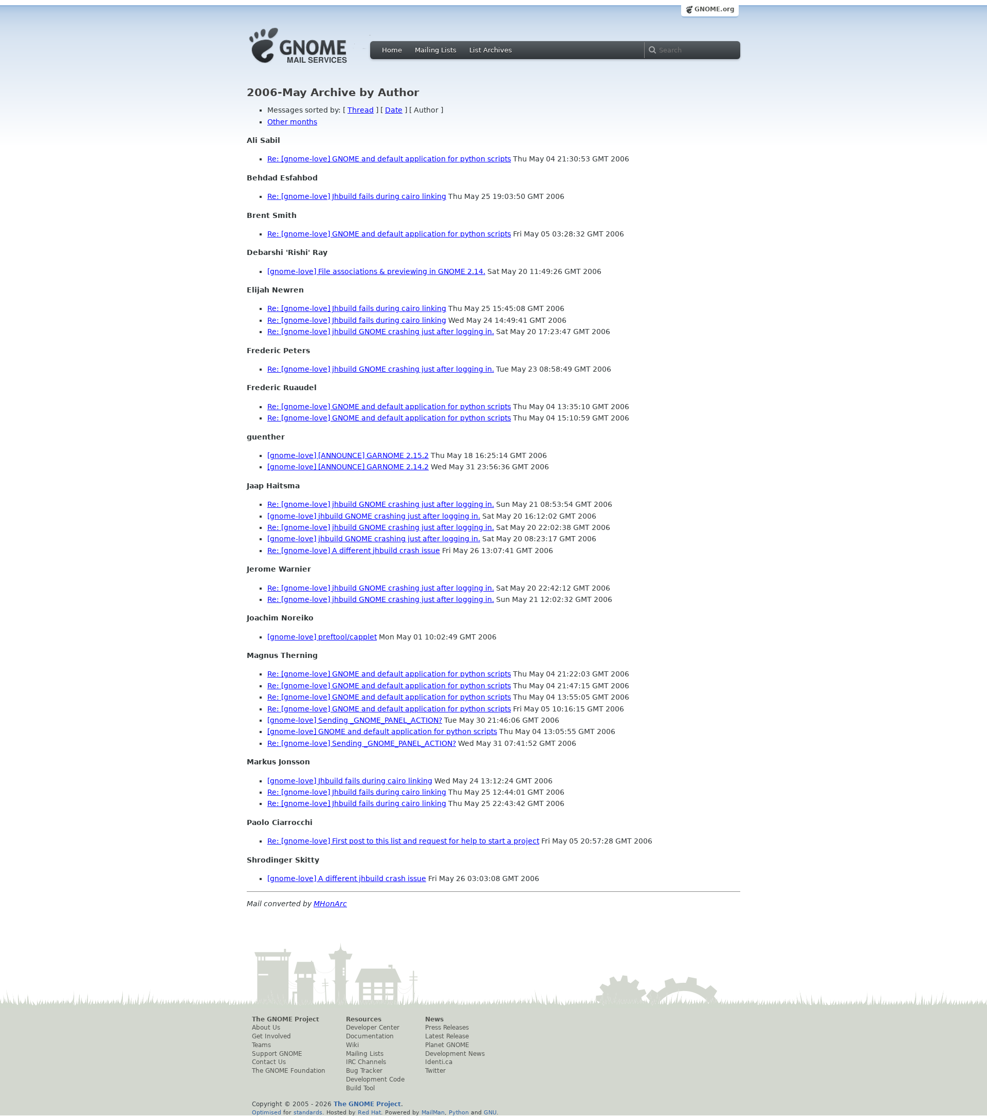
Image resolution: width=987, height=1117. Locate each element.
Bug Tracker (364, 1070)
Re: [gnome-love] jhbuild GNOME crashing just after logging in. (380, 331)
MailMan (433, 1112)
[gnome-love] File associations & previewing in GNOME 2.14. (376, 271)
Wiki (352, 1045)
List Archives (490, 50)
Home (392, 50)
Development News (455, 1053)
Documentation (370, 1036)
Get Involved (271, 1036)
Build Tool (360, 1088)
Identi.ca (438, 1062)
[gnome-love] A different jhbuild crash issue (346, 878)
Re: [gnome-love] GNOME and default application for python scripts (389, 159)
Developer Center (372, 1027)
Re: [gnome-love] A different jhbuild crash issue (353, 550)
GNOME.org (714, 9)
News (434, 1019)
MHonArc (330, 904)
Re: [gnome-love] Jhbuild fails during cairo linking (356, 196)
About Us (266, 1027)
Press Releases (447, 1027)
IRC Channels (366, 1062)
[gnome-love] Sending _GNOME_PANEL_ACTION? (354, 720)
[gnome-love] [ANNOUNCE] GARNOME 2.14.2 (348, 467)
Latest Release (447, 1036)
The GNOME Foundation (288, 1070)
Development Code (375, 1079)
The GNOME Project (285, 1019)
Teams (261, 1045)
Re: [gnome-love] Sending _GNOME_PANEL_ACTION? (361, 743)
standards (308, 1112)
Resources (363, 1019)
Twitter (435, 1070)
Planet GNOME (447, 1045)
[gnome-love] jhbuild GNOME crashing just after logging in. (373, 516)
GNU (490, 1112)
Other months (292, 122)
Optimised (266, 1112)
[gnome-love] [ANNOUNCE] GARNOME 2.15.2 (348, 455)
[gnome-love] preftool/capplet (322, 637)
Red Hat (369, 1112)
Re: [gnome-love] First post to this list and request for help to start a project (403, 841)
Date (394, 110)
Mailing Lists (435, 50)
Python (459, 1112)
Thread (361, 110)
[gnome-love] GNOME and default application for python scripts (382, 731)
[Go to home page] (313, 66)
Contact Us (269, 1062)
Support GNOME (277, 1053)
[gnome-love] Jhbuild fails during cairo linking (349, 781)
